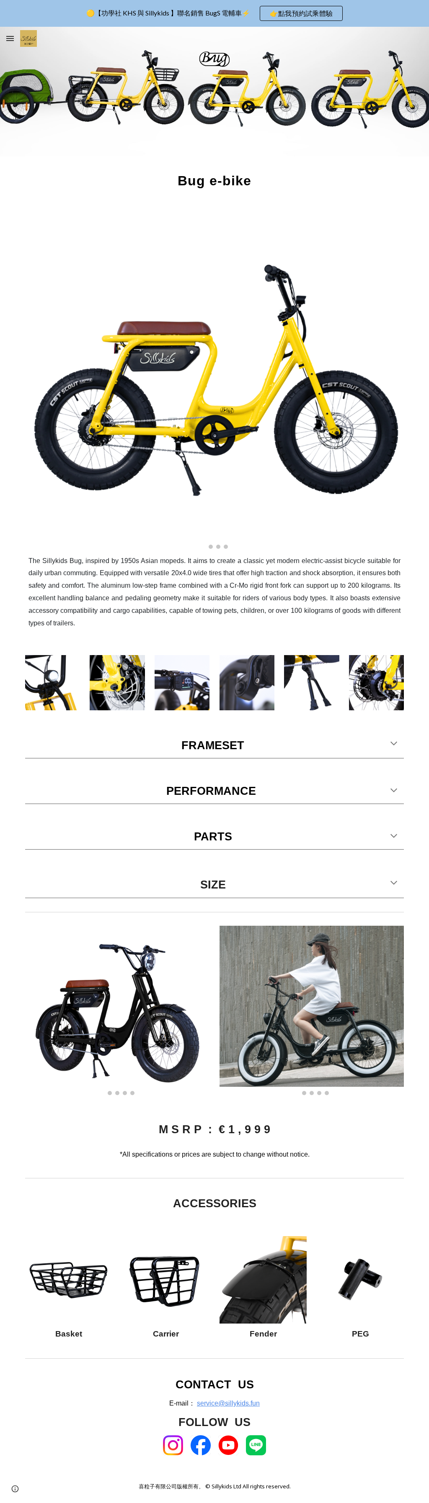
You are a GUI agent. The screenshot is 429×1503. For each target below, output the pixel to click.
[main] (214, 180)
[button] (10, 38)
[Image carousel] (214, 381)
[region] (214, 13)
